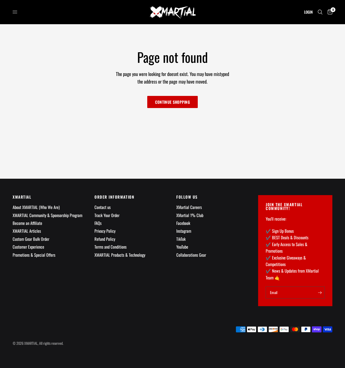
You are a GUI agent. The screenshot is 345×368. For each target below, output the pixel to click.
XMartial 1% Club (189, 215)
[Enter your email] (320, 292)
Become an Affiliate (27, 223)
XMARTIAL (22, 197)
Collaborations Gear (191, 255)
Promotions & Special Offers (34, 255)
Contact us (102, 207)
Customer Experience (28, 247)
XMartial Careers (189, 207)
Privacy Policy (104, 231)
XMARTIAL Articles (27, 231)
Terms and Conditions (110, 247)
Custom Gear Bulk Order (31, 239)
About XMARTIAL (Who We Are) (36, 207)
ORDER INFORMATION (114, 197)
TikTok (181, 239)
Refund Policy (104, 239)
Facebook (183, 223)
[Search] (320, 12)
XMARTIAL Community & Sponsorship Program (47, 215)
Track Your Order (106, 215)
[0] (328, 12)
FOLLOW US (187, 197)
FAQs (98, 223)
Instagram (183, 231)
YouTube (182, 247)
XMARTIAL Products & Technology (119, 255)
